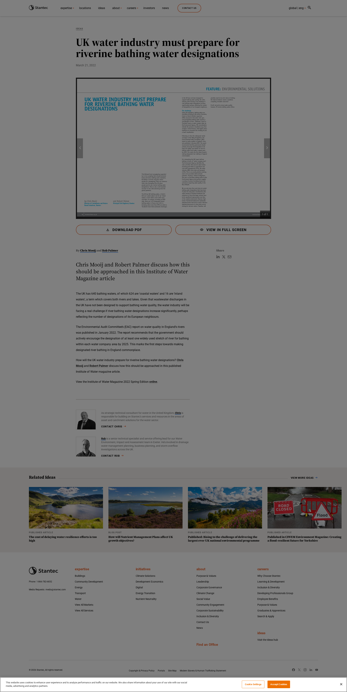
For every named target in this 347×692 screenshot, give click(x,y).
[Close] (341, 684)
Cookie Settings (253, 684)
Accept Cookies (278, 684)
